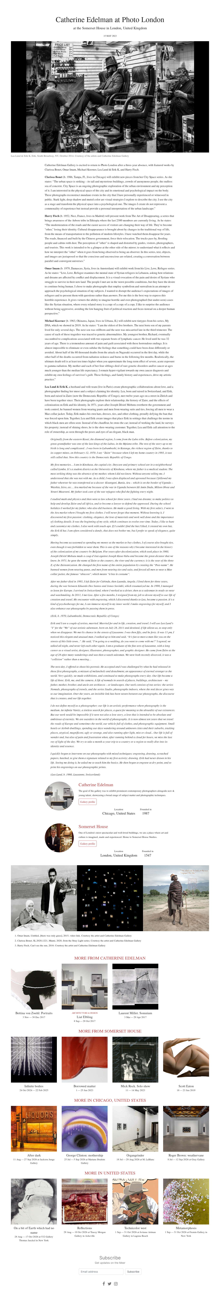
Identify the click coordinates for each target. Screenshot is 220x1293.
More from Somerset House (110, 1031)
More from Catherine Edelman (110, 958)
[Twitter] (109, 1283)
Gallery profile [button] (87, 801)
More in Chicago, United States (110, 1100)
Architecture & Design (85, 1012)
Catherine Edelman (96, 784)
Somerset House (93, 826)
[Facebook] (103, 1283)
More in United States (110, 1173)
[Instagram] (116, 1283)
